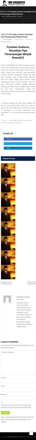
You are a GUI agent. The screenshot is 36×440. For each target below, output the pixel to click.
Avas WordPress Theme (15, 437)
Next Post (32, 283)
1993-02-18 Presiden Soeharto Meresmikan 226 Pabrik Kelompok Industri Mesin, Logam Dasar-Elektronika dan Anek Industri (18, 227)
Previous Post (6, 283)
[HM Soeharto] (13, 3)
